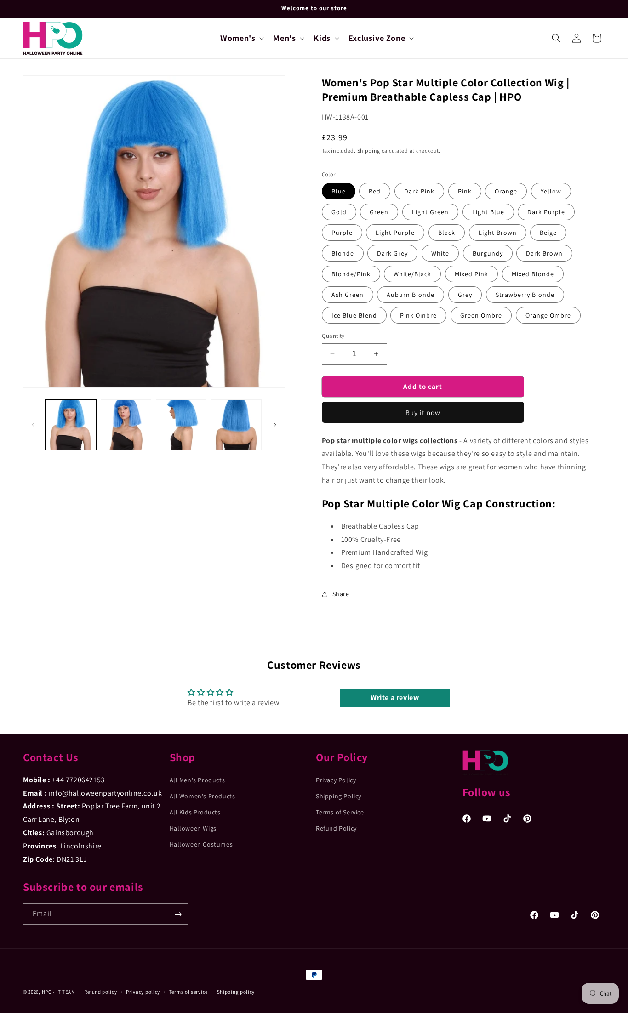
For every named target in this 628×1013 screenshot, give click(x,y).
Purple (342, 232)
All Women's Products (202, 796)
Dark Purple (546, 212)
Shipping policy (236, 991)
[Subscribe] (178, 914)
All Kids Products (195, 812)
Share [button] (340, 594)
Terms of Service (340, 812)
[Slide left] (33, 425)
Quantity (333, 336)
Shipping (369, 150)
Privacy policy (143, 991)
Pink (465, 191)
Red (375, 191)
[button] (241, 38)
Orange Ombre (548, 315)
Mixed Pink (471, 274)
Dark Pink (419, 191)
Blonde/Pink (351, 274)
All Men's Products (197, 780)
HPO (47, 992)
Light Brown (498, 232)
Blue (338, 191)
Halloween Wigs (193, 828)
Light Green (430, 212)
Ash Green (347, 294)
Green (379, 212)
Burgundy (488, 253)
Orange (506, 191)
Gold (339, 212)
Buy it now (422, 412)
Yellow (551, 191)
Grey (465, 294)
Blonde (342, 253)
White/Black (412, 274)
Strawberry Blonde (525, 294)
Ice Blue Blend (354, 315)
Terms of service (188, 991)
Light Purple (395, 232)
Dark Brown (544, 253)
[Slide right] (275, 425)
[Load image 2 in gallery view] (126, 424)
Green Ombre (481, 315)
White (440, 253)
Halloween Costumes (201, 845)
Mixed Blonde (533, 274)
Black (446, 232)
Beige (548, 232)
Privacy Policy (336, 780)
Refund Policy (336, 828)
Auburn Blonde (410, 294)
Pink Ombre (418, 315)
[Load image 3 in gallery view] (181, 424)
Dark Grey (392, 253)
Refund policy (100, 991)
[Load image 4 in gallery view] (236, 424)
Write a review (395, 697)
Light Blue (488, 212)
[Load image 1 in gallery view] (71, 424)
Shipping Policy (338, 796)
